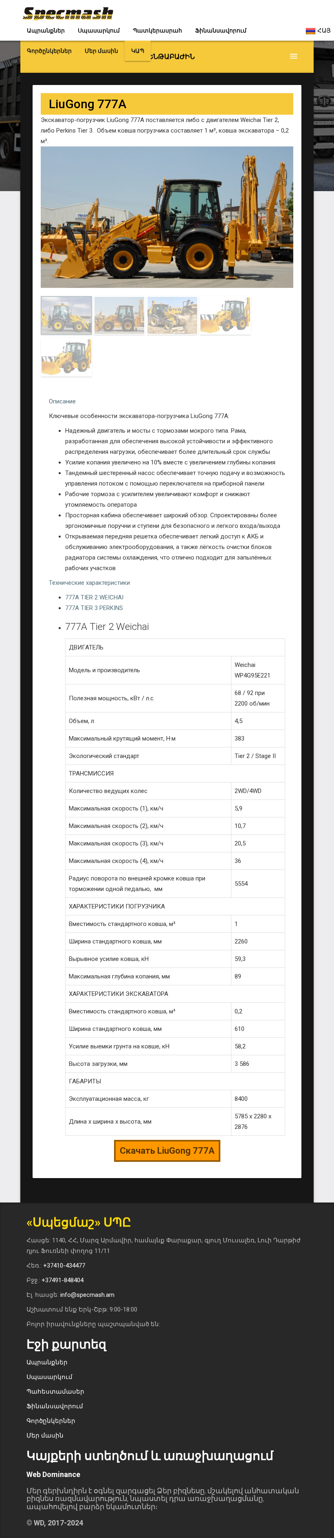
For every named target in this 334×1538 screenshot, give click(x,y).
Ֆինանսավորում (220, 30)
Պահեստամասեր (55, 1391)
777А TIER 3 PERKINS (94, 608)
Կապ (137, 51)
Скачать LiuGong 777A (167, 1151)
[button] (167, 57)
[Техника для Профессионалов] (68, 10)
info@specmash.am (87, 1294)
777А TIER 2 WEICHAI (94, 597)
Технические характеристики (89, 582)
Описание (62, 401)
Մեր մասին (101, 51)
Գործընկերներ (49, 51)
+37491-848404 (63, 1280)
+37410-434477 (64, 1265)
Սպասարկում (99, 30)
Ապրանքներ (46, 30)
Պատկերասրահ (157, 30)
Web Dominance (53, 1474)
